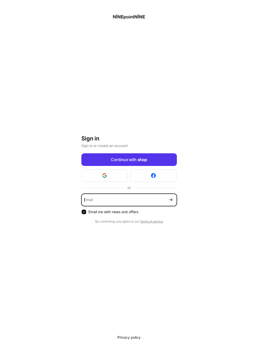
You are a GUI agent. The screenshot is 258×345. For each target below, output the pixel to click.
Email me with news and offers (113, 212)
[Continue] (171, 199)
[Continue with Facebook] (153, 175)
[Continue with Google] (104, 175)
